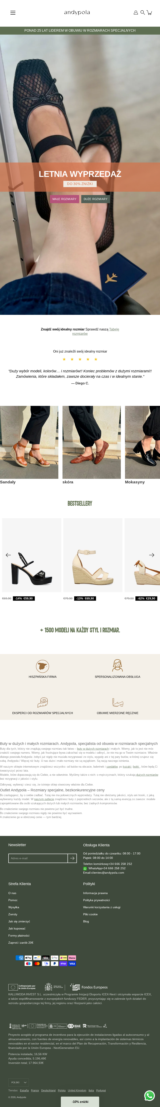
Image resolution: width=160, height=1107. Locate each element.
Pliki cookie (90, 914)
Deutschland (48, 1090)
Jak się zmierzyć (19, 921)
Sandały (8, 482)
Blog (86, 921)
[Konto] (136, 12)
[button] (142, 12)
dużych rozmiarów (147, 774)
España (24, 1090)
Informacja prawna (95, 893)
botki (136, 766)
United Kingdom (77, 1090)
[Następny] (152, 555)
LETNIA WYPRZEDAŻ (80, 174)
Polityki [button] (89, 884)
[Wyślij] (72, 858)
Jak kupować (16, 928)
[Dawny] (8, 555)
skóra (67, 482)
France (35, 1090)
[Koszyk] (150, 12)
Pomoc (13, 900)
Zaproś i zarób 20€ (20, 942)
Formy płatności (18, 935)
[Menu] (13, 12)
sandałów (112, 766)
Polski (15, 1082)
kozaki (127, 766)
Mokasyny (135, 482)
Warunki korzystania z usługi (101, 907)
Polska (62, 1090)
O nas (12, 893)
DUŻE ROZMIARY (96, 199)
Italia (91, 1090)
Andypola (21, 1097)
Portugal (101, 1090)
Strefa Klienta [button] (19, 884)
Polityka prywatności (96, 900)
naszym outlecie (44, 799)
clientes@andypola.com (107, 872)
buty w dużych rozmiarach (93, 748)
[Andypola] (77, 12)
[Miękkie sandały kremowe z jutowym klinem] (92, 555)
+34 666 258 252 (120, 864)
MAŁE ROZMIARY (64, 199)
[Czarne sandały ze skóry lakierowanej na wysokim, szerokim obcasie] (31, 555)
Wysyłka (13, 907)
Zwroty (12, 914)
